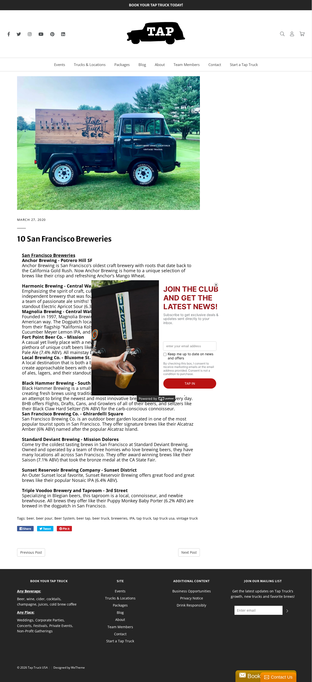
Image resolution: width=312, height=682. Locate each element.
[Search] (279, 34)
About (160, 64)
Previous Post (31, 552)
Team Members (187, 64)
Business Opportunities (191, 591)
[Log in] (289, 34)
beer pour (44, 518)
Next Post (189, 552)
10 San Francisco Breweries (64, 238)
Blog (142, 64)
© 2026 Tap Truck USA (32, 667)
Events (59, 64)
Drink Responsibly (191, 605)
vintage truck (187, 518)
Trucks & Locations (90, 64)
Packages (122, 64)
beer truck (100, 518)
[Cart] (299, 34)
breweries (119, 518)
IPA (132, 518)
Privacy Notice (191, 598)
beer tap (83, 518)
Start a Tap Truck (244, 64)
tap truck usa (164, 518)
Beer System (64, 518)
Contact (214, 64)
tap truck (143, 518)
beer (30, 518)
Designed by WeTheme (69, 667)
